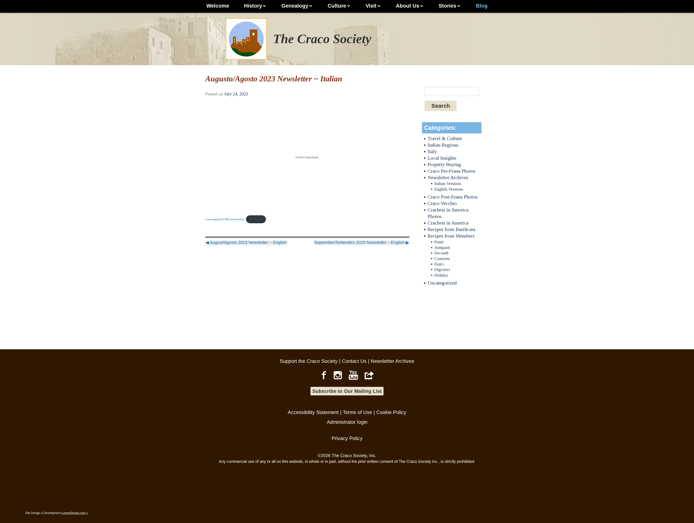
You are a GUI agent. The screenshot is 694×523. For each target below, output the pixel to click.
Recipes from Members (451, 236)
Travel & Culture (445, 138)
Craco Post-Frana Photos (452, 197)
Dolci (439, 264)
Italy (432, 151)
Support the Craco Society (309, 361)
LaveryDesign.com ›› (74, 513)
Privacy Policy (347, 438)
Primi (439, 242)
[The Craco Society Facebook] (324, 375)
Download (256, 219)
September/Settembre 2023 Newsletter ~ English (361, 242)
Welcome (217, 6)
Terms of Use (357, 412)
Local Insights (442, 158)
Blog (482, 6)
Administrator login (347, 422)
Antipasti (442, 247)
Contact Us (354, 361)
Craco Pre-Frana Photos (451, 171)
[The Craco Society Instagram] (338, 375)
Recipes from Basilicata (451, 229)
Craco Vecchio (442, 203)
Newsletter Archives (448, 177)
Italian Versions (447, 183)
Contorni (442, 258)
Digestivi (442, 269)
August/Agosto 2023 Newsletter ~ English (246, 242)
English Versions (448, 189)
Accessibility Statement (313, 412)
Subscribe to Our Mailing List (347, 391)
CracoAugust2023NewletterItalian (224, 219)
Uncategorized (442, 283)
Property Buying (444, 164)
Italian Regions (443, 145)
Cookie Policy (391, 412)
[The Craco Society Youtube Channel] (353, 375)
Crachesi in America (448, 223)
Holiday (441, 275)
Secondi (441, 253)
